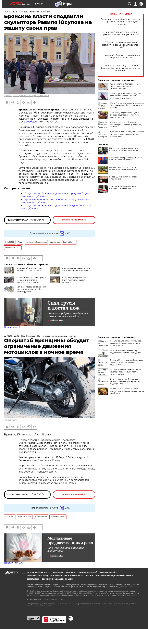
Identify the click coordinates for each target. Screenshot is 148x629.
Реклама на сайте (108, 572)
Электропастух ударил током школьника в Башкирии (122, 187)
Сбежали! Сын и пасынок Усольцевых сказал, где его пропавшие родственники (127, 362)
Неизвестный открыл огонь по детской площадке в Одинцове (123, 168)
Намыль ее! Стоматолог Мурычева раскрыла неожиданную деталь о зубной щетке (125, 343)
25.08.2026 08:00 (11, 336)
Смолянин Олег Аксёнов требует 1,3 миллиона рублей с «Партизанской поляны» (31, 279)
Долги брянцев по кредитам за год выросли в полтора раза (76, 269)
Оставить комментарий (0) (74, 220)
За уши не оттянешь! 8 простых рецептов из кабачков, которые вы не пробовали (127, 391)
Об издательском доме (38, 572)
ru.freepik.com (10, 420)
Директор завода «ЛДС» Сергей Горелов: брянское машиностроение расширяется (121, 68)
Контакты (70, 572)
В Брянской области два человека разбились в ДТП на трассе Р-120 (121, 33)
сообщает (32, 121)
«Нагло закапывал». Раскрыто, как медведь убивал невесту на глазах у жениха (126, 124)
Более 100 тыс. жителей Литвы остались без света (123, 178)
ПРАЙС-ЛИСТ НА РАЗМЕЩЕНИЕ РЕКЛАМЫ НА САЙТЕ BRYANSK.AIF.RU (55, 576)
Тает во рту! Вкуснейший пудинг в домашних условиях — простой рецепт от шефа (125, 114)
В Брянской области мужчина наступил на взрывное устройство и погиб (120, 45)
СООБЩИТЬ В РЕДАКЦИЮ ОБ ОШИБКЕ (57, 579)
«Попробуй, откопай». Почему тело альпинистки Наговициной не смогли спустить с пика (126, 95)
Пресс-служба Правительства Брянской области (26, 96)
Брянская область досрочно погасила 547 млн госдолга (29, 269)
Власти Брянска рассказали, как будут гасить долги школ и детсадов (76, 279)
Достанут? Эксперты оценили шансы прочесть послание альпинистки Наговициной (127, 134)
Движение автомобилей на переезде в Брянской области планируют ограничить (121, 21)
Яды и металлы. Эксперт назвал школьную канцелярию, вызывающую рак (124, 86)
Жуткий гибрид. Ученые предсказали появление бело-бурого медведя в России (127, 105)
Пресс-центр (57, 572)
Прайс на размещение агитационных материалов (109, 576)
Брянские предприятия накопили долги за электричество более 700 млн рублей (31, 289)
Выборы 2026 (33, 579)
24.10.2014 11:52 (10, 12)
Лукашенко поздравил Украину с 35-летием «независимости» (126, 159)
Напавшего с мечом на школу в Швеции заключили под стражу (123, 149)
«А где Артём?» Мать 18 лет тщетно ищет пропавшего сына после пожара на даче (125, 371)
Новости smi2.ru (13, 327)
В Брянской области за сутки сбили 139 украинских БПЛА (121, 56)
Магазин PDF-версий (87, 572)
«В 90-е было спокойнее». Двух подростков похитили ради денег (125, 351)
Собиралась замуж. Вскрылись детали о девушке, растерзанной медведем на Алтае (125, 381)
